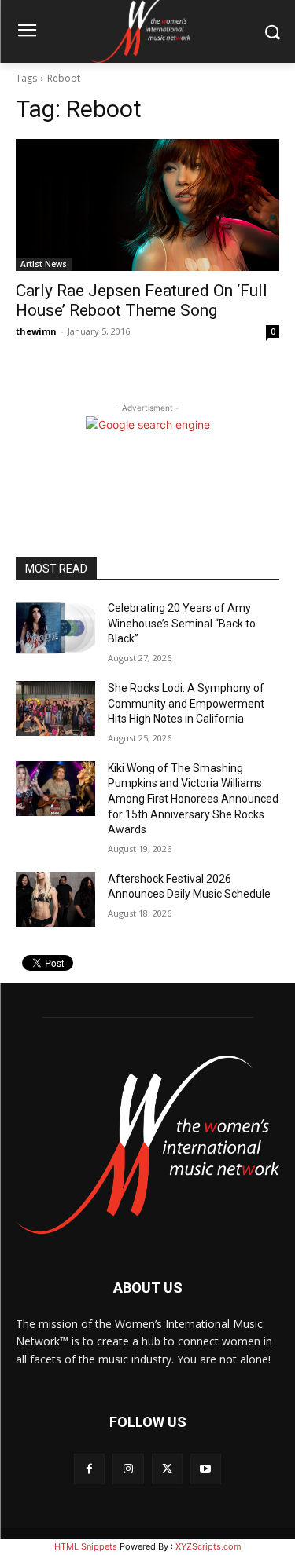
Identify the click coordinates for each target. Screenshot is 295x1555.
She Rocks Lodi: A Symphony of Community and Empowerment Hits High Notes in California (186, 703)
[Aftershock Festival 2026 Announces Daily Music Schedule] (55, 899)
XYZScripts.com (208, 1546)
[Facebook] (89, 1469)
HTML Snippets (85, 1546)
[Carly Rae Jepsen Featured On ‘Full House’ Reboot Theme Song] (147, 205)
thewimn (36, 331)
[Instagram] (127, 1469)
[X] (167, 1469)
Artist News (43, 263)
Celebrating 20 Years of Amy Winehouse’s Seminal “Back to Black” (182, 623)
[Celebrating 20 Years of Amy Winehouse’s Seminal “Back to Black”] (55, 628)
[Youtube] (205, 1469)
